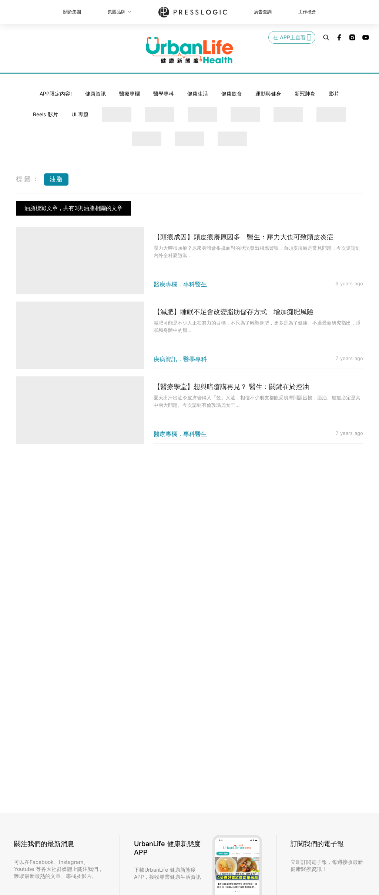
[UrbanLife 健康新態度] (189, 50)
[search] (326, 37)
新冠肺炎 (305, 93)
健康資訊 (95, 93)
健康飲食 (231, 93)
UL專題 (79, 114)
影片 (334, 93)
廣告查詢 (263, 11)
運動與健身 (268, 93)
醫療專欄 (129, 93)
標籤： (28, 179)
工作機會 (307, 11)
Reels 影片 (45, 114)
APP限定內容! (56, 93)
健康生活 (197, 93)
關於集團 (72, 11)
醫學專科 (163, 93)
